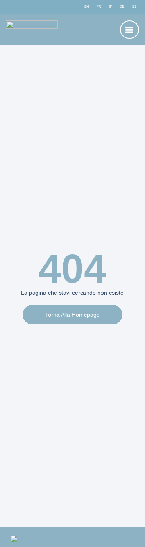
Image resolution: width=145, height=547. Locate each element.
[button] (129, 29)
